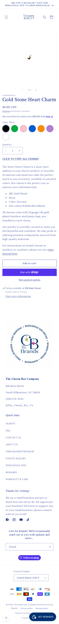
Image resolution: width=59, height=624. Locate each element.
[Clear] (5, 136)
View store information (18, 296)
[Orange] (41, 128)
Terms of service (22, 613)
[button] (6, 17)
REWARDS (11, 472)
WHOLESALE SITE (16, 465)
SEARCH (10, 423)
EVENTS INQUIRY (16, 458)
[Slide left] (23, 90)
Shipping (6, 111)
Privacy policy (27, 608)
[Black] (5, 128)
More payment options (29, 280)
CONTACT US (13, 437)
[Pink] (23, 128)
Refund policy (42, 608)
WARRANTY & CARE (17, 479)
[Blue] (32, 128)
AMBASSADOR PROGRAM (20, 451)
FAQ (8, 430)
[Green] (14, 128)
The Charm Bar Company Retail (28, 605)
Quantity (7, 144)
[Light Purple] (49, 128)
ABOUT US (12, 444)
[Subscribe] (49, 547)
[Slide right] (36, 90)
